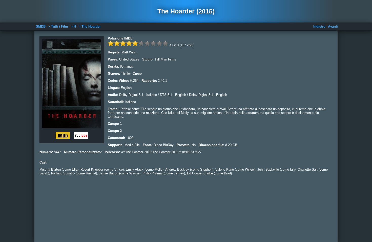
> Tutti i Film (58, 26)
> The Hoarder (89, 26)
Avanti (333, 26)
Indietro (319, 26)
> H (73, 26)
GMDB (41, 26)
